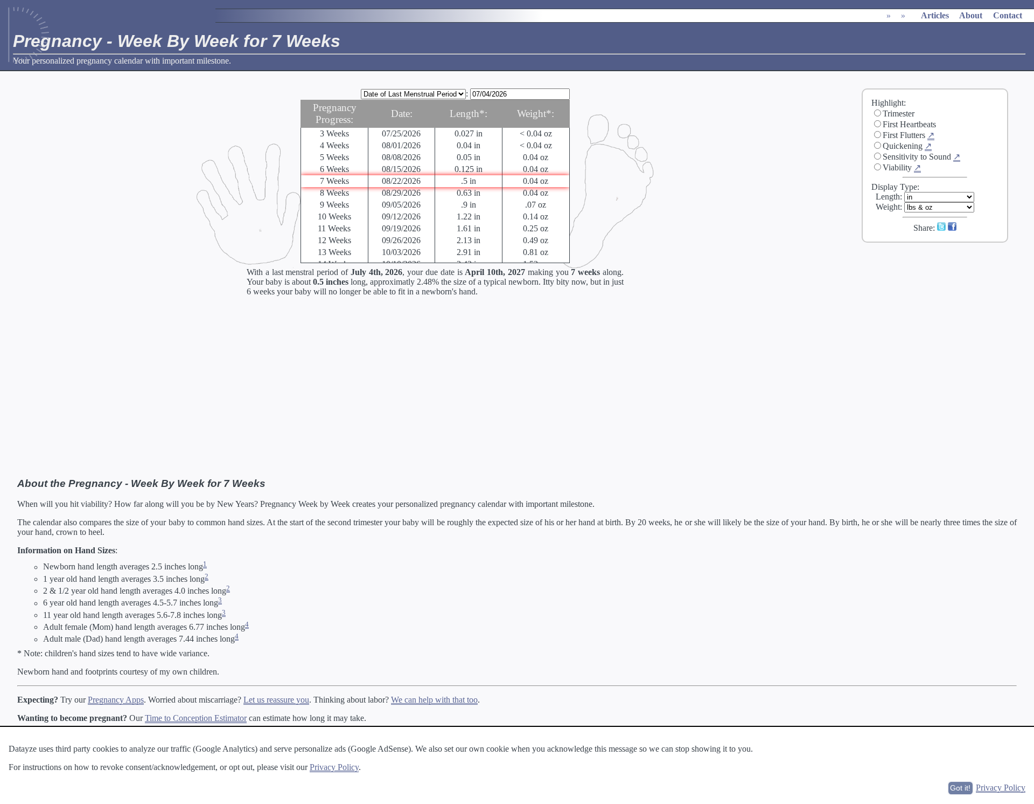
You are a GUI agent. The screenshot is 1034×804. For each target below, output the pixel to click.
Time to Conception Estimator (196, 718)
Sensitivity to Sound (917, 156)
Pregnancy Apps (116, 699)
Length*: (468, 113)
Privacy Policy (334, 767)
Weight (888, 206)
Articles (935, 15)
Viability (897, 167)
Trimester (898, 113)
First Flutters (904, 135)
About (970, 15)
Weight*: (535, 113)
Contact (1007, 15)
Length (888, 196)
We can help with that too (434, 699)
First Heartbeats (909, 124)
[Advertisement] (942, 323)
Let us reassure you (276, 699)
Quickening (903, 145)
